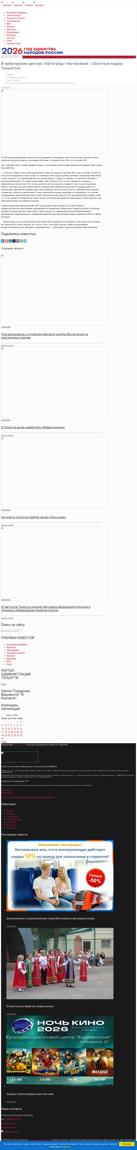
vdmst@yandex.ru (9, 1123)
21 (15, 732)
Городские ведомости (39, 1140)
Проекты (10, 26)
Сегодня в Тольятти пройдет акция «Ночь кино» (33, 517)
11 (6, 728)
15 (18, 728)
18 (6, 732)
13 (12, 728)
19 (9, 732)
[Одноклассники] (6, 241)
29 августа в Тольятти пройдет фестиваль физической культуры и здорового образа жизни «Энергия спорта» (45, 608)
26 (9, 735)
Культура (10, 38)
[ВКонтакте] (2, 241)
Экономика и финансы (16, 12)
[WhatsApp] (21, 241)
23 (21, 732)
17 (2, 732)
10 (2, 728)
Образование (12, 32)
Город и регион (13, 15)
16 (21, 728)
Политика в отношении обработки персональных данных (27, 797)
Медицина (11, 35)
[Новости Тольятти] (22, 5)
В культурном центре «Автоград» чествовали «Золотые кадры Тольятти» (40, 83)
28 (15, 735)
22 (18, 732)
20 (12, 732)
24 (2, 735)
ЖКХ (8, 23)
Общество (11, 29)
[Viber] (17, 241)
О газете (10, 813)
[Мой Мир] (10, 241)
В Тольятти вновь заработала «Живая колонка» (33, 427)
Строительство (13, 21)
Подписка (11, 822)
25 (6, 735)
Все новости (7, 789)
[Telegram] (25, 241)
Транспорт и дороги (15, 18)
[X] (14, 241)
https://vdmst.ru (8, 1127)
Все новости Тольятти (16, 77)
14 (15, 728)
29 (18, 735)
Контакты (11, 828)
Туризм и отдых (13, 43)
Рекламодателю (13, 819)
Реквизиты (11, 825)
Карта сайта (6, 792)
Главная (10, 74)
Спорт (9, 40)
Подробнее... (67, 1147)
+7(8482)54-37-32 (13, 1119)
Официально (12, 816)
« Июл (4, 742)
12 (9, 728)
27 (12, 735)
